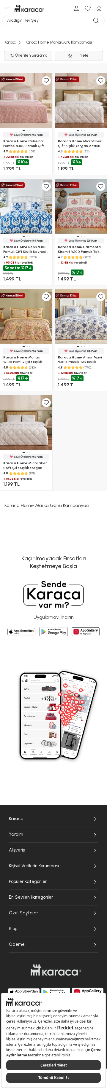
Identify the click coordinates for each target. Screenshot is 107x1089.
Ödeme (17, 944)
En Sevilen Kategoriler (31, 897)
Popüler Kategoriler (28, 881)
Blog (13, 928)
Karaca (16, 818)
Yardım (16, 834)
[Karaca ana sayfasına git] (56, 970)
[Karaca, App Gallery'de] (88, 992)
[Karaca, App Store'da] (24, 992)
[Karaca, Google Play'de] (56, 992)
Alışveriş (17, 850)
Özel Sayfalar (23, 913)
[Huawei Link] (86, 631)
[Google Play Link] (53, 632)
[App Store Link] (21, 631)
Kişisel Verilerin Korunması (34, 865)
